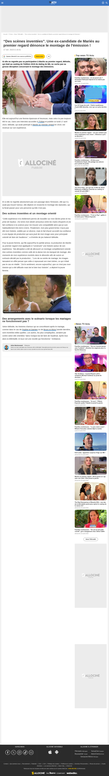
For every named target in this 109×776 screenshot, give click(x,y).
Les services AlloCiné (50, 766)
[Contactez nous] (31, 752)
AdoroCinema (96, 754)
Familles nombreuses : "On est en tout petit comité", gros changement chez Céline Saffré (90, 530)
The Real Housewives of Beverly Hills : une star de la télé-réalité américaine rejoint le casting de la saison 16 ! (90, 504)
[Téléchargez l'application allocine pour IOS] (51, 752)
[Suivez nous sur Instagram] (19, 752)
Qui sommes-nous (15, 764)
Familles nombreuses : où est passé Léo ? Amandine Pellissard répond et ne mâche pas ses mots (90, 79)
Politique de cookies (53, 764)
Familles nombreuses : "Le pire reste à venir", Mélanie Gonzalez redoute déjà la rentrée (90, 427)
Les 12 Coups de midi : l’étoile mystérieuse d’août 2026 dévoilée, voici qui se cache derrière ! (91, 107)
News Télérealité (18, 34)
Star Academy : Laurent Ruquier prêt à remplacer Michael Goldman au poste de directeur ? (88, 375)
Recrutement (26, 764)
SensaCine (95, 751)
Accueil (5, 34)
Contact (6, 764)
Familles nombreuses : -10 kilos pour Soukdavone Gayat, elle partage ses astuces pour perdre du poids (89, 161)
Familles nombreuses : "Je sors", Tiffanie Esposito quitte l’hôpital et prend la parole (89, 402)
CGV (44, 764)
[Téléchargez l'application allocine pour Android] (58, 752)
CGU (39, 764)
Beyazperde (79, 754)
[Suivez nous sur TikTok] (25, 752)
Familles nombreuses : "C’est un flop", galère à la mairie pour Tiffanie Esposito (90, 215)
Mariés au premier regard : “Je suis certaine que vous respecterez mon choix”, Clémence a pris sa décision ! (91, 134)
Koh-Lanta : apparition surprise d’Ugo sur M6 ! (90, 452)
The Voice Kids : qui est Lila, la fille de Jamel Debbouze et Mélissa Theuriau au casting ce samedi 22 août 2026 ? (90, 189)
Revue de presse (95, 764)
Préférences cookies (67, 764)
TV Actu (11, 34)
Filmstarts (78, 751)
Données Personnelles (81, 764)
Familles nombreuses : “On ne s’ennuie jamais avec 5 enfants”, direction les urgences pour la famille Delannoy (90, 348)
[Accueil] (52, 2)
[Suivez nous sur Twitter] (14, 752)
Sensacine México (86, 757)
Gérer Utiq (61, 766)
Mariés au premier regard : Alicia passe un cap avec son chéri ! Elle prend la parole (90, 477)
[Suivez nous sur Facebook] (8, 752)
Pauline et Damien (30, 330)
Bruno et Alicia (50, 330)
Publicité (34, 764)
